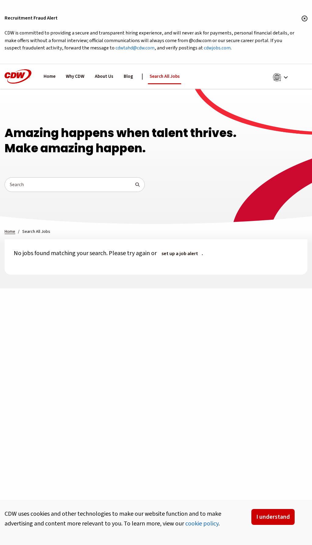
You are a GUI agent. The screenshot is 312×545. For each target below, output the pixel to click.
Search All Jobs (165, 76)
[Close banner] (304, 18)
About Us (104, 76)
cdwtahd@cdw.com (134, 48)
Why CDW (75, 76)
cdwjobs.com (217, 48)
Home (49, 76)
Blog (128, 76)
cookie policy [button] (201, 523)
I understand (273, 517)
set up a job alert (179, 253)
